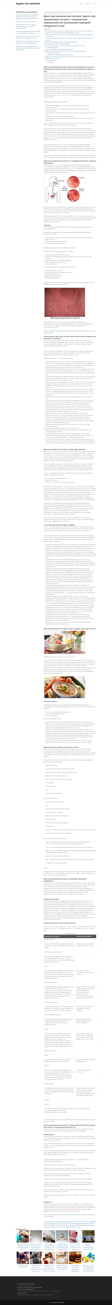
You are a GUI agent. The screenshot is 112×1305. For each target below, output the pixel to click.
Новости (87, 3)
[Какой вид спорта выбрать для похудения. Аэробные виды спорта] (36, 1263)
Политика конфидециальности (26, 1289)
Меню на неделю (86, 1223)
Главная (81, 3)
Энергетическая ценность (51, 1227)
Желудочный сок (54, 1223)
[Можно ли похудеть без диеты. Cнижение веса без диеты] (62, 1263)
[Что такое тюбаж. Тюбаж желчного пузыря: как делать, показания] (75, 1242)
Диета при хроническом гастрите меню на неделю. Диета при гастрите (65, 45)
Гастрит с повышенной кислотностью (69, 1227)
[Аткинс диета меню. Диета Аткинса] (23, 1263)
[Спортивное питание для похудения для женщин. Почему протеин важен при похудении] (88, 1263)
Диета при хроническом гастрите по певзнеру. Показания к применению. (65, 51)
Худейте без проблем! (28, 3)
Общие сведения (75, 1223)
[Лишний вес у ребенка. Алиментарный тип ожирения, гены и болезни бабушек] (88, 1242)
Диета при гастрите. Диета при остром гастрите (59, 49)
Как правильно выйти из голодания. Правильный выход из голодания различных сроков (26, 26)
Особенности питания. (53, 53)
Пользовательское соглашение (33, 1287)
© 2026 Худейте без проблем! (26, 1284)
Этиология (50, 36)
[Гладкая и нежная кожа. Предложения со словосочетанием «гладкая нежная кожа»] (62, 1242)
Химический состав (88, 1225)
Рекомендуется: (51, 60)
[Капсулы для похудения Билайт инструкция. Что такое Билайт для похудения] (49, 1242)
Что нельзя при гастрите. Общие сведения (57, 43)
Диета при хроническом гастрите (59, 1221)
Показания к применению (75, 1225)
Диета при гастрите (64, 1223)
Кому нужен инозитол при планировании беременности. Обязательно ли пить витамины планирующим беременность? (27, 16)
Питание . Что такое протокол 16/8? (26, 21)
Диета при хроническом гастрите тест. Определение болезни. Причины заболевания (69, 34)
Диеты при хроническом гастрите (79, 1221)
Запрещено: (50, 62)
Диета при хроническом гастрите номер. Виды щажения (61, 42)
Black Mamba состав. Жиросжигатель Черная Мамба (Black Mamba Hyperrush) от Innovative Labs (28, 48)
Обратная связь (22, 1293)
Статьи (94, 3)
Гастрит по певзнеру (62, 1225)
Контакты (20, 1287)
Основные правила (52, 47)
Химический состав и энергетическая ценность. (60, 55)
